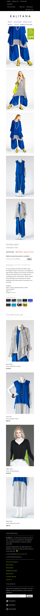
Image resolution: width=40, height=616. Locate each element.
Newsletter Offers (26, 24)
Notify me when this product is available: (18, 256)
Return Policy (26, 264)
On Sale (16, 24)
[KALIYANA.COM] (20, 16)
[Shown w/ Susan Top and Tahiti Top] (20, 134)
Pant (10, 291)
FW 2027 (10, 21)
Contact (10, 4)
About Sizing (9, 565)
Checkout (29, 6)
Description (9, 264)
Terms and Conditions (12, 562)
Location (23, 1)
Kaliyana (13, 292)
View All (10, 24)
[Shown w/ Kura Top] (20, 177)
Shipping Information (11, 570)
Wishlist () (29, 9)
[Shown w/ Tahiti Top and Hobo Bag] (20, 90)
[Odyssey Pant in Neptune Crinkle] (20, 47)
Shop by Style (27, 21)
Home (9, 1)
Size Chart (17, 264)
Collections (18, 21)
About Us (15, 1)
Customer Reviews (11, 576)
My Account (11, 6)
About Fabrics (10, 567)
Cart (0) (22, 6)
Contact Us (9, 579)
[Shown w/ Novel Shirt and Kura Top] (20, 220)
